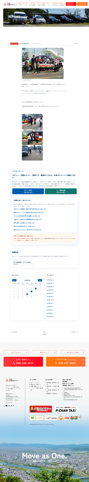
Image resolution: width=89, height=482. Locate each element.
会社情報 (64, 381)
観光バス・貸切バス (36, 384)
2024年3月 (49, 303)
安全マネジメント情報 (68, 383)
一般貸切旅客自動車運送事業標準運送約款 (72, 388)
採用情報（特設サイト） (68, 385)
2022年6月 (49, 310)
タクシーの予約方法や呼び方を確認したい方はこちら (27, 216)
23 (27, 294)
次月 (40, 280)
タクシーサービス (35, 382)
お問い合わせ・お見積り (58, 3)
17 (31, 291)
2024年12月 (49, 296)
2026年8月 (49, 280)
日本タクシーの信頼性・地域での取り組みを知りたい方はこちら (30, 209)
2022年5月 (49, 313)
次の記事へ (73, 332)
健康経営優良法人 (67, 394)
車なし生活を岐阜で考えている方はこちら (24, 226)
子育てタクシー (34, 3)
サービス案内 (33, 379)
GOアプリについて (21, 3)
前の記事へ (15, 332)
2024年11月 (49, 300)
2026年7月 (49, 283)
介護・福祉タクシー (36, 386)
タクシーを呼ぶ (28, 191)
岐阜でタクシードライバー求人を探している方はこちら (27, 229)
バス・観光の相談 (61, 191)
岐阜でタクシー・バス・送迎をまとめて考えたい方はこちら (29, 212)
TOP (21, 5)
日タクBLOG (55, 5)
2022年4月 (49, 316)
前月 (14, 280)
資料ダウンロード (46, 3)
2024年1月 (49, 306)
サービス (25, 5)
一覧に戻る (44, 334)
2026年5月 (49, 290)
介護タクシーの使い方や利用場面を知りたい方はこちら (27, 219)
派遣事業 (65, 392)
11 (35, 288)
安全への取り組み (41, 5)
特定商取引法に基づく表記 (69, 395)
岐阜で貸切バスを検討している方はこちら (24, 223)
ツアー (49, 5)
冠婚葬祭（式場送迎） (52, 393)
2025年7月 (49, 293)
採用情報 (61, 5)
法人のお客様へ (33, 5)
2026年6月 (49, 286)
